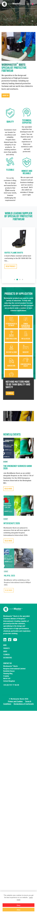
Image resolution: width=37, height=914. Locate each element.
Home (5, 645)
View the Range (18, 20)
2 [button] (17, 279)
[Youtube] (15, 640)
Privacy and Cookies (15, 701)
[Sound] (32, 21)
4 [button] (22, 279)
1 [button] (14, 279)
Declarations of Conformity (24, 704)
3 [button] (20, 279)
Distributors (7, 657)
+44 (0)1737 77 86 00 (11, 685)
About (5, 651)
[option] (18, 253)
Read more (8, 488)
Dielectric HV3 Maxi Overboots (13, 253)
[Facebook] (9, 640)
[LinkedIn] (4, 640)
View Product (11, 268)
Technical (6, 654)
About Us (6, 95)
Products (6, 648)
